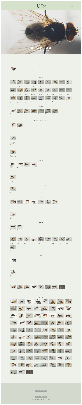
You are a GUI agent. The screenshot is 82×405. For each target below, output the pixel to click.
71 (59, 93)
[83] (69, 98)
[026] (13, 227)
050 (45, 84)
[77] (41, 98)
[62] (48, 239)
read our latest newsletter (41, 390)
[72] (69, 90)
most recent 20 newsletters (44, 393)
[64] (27, 90)
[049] (41, 82)
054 (11, 217)
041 (11, 113)
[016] (13, 287)
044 (45, 289)
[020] (13, 125)
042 (38, 289)
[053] (62, 82)
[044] (48, 287)
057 (66, 84)
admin (48, 384)
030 (31, 289)
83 (66, 101)
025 (11, 180)
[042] (41, 287)
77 (38, 101)
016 (11, 289)
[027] (20, 227)
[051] (20, 239)
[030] (34, 287)
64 (24, 93)
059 (45, 113)
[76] (34, 98)
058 (31, 113)
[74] (20, 98)
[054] (13, 214)
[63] (41, 239)
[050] (48, 82)
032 (11, 167)
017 (11, 141)
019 (11, 262)
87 (52, 289)
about (5, 5)
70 (52, 93)
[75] (27, 98)
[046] (27, 111)
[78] (55, 239)
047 (11, 242)
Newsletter (9, 5)
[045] (13, 152)
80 (45, 101)
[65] (34, 90)
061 (52, 113)
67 (10, 192)
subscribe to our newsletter (41, 396)
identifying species (42, 384)
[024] (20, 202)
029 (11, 84)
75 (24, 101)
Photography (35, 384)
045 (11, 155)
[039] (34, 164)
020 (11, 127)
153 (59, 289)
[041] (13, 111)
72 (66, 93)
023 (11, 204)
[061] (55, 111)
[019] (13, 260)
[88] (69, 239)
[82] (62, 98)
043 (17, 113)
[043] (20, 111)
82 (59, 101)
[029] (13, 82)
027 (17, 229)
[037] (34, 202)
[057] (69, 82)
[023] (13, 202)
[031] (13, 69)
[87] (55, 287)
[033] (13, 272)
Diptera (43, 45)
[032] (13, 164)
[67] (13, 189)
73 (10, 101)
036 (24, 204)
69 (45, 93)
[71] (62, 90)
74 (17, 101)
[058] (34, 111)
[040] (41, 202)
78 (52, 242)
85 (52, 204)
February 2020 (39, 45)
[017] (13, 138)
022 (17, 289)
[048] (27, 82)
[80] (48, 98)
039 (31, 167)
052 (52, 84)
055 (31, 242)
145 (17, 93)
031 (11, 72)
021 (17, 127)
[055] (34, 239)
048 (24, 84)
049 (38, 84)
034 (17, 84)
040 (38, 204)
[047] (13, 239)
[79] (62, 239)
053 (59, 84)
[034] (20, 82)
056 (24, 242)
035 (17, 167)
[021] (20, 125)
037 (31, 204)
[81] (55, 98)
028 (24, 289)
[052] (55, 82)
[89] (13, 247)
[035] (20, 164)
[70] (55, 90)
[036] (27, 202)
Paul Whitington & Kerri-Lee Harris (38, 50)
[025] (13, 177)
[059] (48, 111)
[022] (20, 287)
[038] (27, 164)
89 (10, 250)
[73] (13, 98)
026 (11, 229)
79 (59, 242)
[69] (48, 90)
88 (66, 242)
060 (11, 93)
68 (38, 93)
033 (11, 275)
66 (45, 204)
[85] (55, 202)
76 (31, 101)
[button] (13, 301)
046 (24, 113)
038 (24, 167)
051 (17, 242)
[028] (27, 287)
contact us (14, 5)
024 (17, 204)
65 (31, 93)
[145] (20, 90)
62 (45, 242)
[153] (62, 287)
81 (52, 101)
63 (38, 242)
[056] (27, 239)
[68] (41, 90)
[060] (13, 90)
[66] (48, 202)
